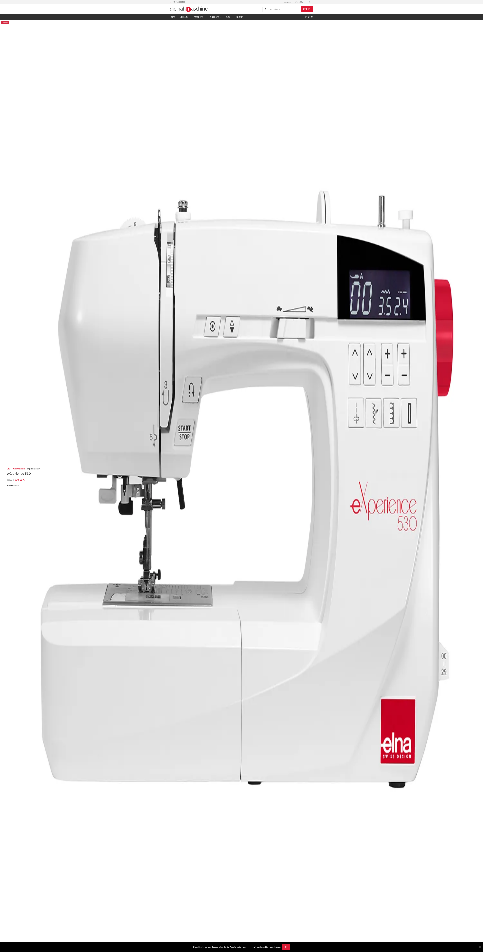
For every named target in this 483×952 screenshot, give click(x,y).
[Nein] (480, 947)
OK (286, 947)
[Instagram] (312, 2)
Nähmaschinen (19, 469)
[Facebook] (309, 2)
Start (9, 469)
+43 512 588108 (178, 2)
